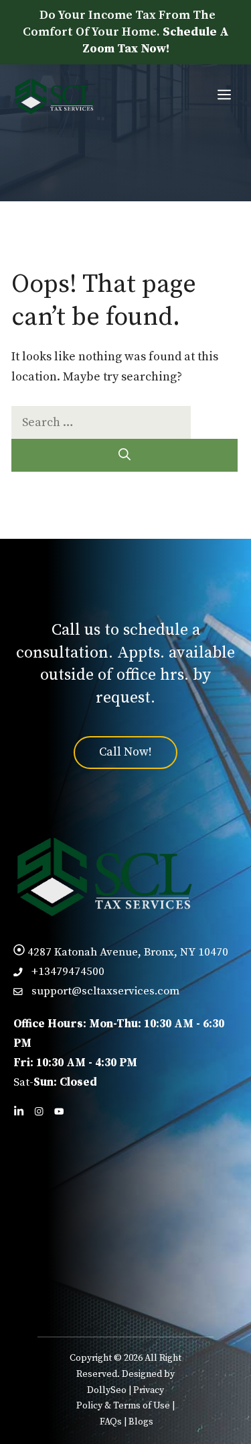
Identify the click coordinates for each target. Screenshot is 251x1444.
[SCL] (53, 96)
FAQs (111, 1422)
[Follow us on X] (59, 1111)
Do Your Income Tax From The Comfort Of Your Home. (126, 31)
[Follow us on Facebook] (39, 1111)
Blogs (141, 1422)
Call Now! (125, 752)
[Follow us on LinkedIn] (18, 1111)
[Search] (124, 455)
